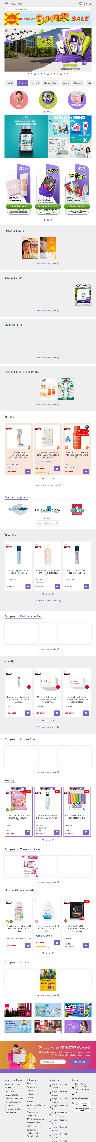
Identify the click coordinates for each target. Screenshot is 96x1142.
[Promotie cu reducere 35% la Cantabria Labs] (83, 248)
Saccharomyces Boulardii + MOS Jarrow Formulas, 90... (19, 928)
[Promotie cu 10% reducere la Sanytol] (66, 389)
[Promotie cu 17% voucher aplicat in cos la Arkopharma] (66, 979)
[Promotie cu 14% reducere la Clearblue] (48, 633)
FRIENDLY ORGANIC (44, 936)
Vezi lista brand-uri (47, 523)
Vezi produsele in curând (47, 600)
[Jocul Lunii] (48, 1010)
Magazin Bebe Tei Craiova (59, 1100)
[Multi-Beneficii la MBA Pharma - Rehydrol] (30, 342)
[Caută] (89, 8)
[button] (28, 586)
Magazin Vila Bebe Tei (60, 1107)
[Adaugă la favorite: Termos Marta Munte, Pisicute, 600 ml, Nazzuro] (37, 791)
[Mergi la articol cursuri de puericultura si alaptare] (64, 74)
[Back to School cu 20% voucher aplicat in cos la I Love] (83, 979)
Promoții (22, 83)
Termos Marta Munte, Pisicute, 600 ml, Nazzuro (48, 816)
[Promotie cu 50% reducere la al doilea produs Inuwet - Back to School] (12, 295)
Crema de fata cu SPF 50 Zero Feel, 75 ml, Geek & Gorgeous (48, 455)
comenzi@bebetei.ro (81, 1098)
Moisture (39, 582)
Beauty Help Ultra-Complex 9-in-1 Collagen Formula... (77, 928)
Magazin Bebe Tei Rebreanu (59, 1129)
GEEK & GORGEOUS (44, 462)
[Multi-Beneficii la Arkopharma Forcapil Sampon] (48, 342)
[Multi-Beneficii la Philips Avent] (12, 342)
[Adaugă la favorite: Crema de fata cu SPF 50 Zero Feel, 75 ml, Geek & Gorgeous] (37, 426)
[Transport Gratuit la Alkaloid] (30, 866)
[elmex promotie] (81, 147)
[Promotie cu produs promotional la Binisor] (66, 756)
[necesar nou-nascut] (78, 1026)
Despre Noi (32, 1087)
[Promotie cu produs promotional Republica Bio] (30, 756)
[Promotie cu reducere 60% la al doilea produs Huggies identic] (30, 389)
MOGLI (9, 825)
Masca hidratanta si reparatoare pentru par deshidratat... (77, 699)
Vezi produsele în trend (47, 485)
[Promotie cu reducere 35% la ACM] (48, 389)
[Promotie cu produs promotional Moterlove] (12, 756)
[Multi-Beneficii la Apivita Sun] (83, 342)
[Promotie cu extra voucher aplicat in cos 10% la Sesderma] (12, 979)
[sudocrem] (48, 1026)
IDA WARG (40, 580)
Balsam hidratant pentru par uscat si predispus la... (48, 573)
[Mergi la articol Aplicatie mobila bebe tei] (38, 74)
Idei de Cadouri (50, 83)
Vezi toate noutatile (46, 727)
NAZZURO (40, 825)
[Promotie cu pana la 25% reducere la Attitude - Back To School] (66, 295)
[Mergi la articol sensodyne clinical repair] (57, 74)
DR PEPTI (10, 706)
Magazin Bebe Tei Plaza (59, 1122)
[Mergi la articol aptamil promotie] (51, 74)
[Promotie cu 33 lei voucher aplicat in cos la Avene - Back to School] (30, 979)
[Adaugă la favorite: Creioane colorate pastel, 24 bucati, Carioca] (66, 791)
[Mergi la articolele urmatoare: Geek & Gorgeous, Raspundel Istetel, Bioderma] (48, 518)
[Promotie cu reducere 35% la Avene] (66, 248)
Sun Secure (69, 467)
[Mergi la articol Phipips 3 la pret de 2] (41, 74)
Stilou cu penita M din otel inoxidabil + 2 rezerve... (19, 573)
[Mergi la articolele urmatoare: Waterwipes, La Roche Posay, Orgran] (44, 518)
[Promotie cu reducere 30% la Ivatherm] (48, 248)
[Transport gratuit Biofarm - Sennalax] (48, 866)
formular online (33, 1136)
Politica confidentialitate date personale (36, 1105)
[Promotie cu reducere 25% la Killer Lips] (12, 633)
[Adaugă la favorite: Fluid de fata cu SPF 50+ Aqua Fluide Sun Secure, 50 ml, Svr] (66, 426)
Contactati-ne (10, 1112)
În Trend (35, 83)
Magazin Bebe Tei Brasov (59, 1093)
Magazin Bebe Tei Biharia (59, 1086)
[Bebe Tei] (16, 3)
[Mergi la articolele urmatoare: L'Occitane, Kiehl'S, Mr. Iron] (51, 518)
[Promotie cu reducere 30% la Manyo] (12, 248)
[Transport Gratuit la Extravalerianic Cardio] (12, 866)
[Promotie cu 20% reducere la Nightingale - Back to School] (83, 633)
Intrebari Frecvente (12, 1102)
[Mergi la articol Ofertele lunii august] (35, 74)
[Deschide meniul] (6, 3)
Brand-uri (8, 1105)
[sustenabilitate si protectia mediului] (78, 1010)
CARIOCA (68, 825)
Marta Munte (41, 828)
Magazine (78, 83)
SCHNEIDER (11, 580)
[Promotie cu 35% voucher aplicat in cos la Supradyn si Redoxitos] (48, 979)
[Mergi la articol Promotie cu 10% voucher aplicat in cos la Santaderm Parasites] (48, 74)
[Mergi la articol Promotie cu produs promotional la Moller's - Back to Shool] (54, 74)
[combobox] (48, 9)
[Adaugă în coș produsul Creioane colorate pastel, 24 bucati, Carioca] (86, 832)
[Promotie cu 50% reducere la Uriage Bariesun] (30, 248)
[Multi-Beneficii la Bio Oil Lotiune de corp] (66, 342)
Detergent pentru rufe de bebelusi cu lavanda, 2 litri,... (48, 928)
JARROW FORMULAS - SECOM (19, 939)
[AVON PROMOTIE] (18, 1010)
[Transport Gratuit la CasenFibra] (66, 866)
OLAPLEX (39, 706)
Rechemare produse (13, 1109)
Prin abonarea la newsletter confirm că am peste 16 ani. (66, 1052)
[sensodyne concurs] (70, 126)
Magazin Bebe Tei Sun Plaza (59, 1136)
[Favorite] (80, 3)
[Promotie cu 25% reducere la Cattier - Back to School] (48, 295)
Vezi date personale (71, 1055)
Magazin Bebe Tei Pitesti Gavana (59, 1114)
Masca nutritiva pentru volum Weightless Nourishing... (48, 699)
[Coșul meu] (85, 3)
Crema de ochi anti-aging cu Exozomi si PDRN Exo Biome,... (19, 699)
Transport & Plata (11, 1095)
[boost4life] (26, 136)
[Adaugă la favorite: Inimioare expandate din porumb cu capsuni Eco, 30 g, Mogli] (7, 791)
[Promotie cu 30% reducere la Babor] (30, 633)
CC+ (8, 467)
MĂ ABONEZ (79, 1062)
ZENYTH (68, 938)
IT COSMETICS (12, 464)
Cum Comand (10, 1091)
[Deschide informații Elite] (8, 429)
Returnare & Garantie (13, 1098)
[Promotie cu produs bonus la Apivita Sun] (83, 756)
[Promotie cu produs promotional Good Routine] (59, 147)
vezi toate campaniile (47, 263)
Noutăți (10, 83)
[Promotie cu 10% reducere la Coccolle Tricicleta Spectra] (66, 633)
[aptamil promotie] (18, 1026)
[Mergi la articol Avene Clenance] (44, 74)
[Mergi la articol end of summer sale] (28, 74)
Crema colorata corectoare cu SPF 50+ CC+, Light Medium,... (18, 455)
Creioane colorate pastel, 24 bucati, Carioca (77, 816)
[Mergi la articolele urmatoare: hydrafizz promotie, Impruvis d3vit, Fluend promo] (51, 220)
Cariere (66, 83)
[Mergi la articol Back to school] (31, 74)
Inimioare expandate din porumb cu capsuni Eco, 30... (18, 818)
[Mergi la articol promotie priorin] (61, 74)
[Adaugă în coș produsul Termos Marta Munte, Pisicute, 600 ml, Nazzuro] (57, 832)
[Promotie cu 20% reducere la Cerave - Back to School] (83, 295)
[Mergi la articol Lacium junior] (67, 74)
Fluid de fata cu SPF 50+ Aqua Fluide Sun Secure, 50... (77, 455)
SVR (66, 464)
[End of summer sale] (48, 19)
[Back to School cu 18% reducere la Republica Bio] (30, 295)
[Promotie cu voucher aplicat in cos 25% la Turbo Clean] (83, 389)
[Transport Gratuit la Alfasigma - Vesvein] (83, 866)
